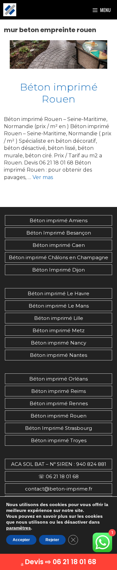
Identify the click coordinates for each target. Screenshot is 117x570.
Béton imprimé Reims (58, 391)
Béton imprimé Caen (58, 245)
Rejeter (52, 540)
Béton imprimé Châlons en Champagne (58, 257)
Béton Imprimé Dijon (58, 270)
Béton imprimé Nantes (58, 355)
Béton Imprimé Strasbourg (58, 428)
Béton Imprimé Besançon (58, 233)
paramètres (18, 527)
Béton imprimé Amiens (58, 220)
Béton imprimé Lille (58, 318)
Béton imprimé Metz (58, 330)
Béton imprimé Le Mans (59, 306)
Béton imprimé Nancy (58, 343)
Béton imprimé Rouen (59, 93)
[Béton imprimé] (9, 9)
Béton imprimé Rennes (59, 403)
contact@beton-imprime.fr (58, 489)
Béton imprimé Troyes (58, 440)
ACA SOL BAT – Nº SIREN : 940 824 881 (58, 464)
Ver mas (42, 177)
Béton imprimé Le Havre (58, 293)
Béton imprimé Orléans (58, 379)
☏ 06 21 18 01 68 (58, 476)
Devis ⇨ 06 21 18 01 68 (60, 561)
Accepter (21, 540)
